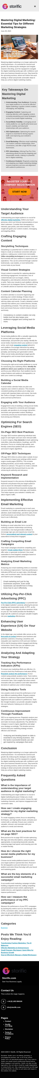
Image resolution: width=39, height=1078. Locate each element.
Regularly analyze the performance (14, 674)
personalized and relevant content (19, 534)
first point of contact (8, 636)
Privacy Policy (8, 1037)
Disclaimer (9, 1029)
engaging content (20, 345)
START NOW (19, 191)
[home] (11, 6)
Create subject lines (15, 550)
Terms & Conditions (9, 1033)
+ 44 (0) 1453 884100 (14, 1001)
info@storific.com (13, 1007)
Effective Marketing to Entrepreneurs (15, 948)
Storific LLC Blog (8, 1025)
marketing (11, 616)
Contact (8, 1021)
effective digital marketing (10, 220)
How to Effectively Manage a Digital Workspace (18, 955)
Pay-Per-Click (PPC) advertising (13, 603)
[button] (35, 5)
